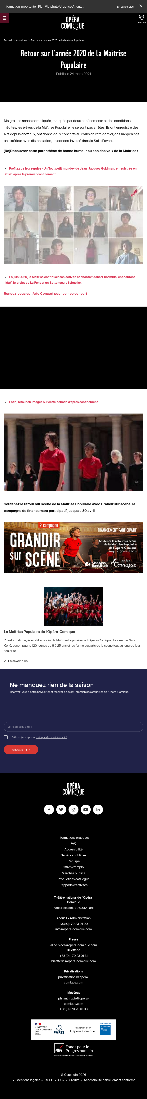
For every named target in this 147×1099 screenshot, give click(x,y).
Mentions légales (28, 1080)
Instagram (73, 809)
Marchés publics (73, 873)
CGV (61, 1080)
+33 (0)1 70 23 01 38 (74, 1009)
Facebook (49, 809)
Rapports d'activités (73, 885)
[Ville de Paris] (59, 1029)
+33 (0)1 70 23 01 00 (73, 924)
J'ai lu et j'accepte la (39, 737)
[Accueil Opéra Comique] (72, 22)
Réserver (141, 22)
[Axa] (73, 1050)
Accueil (8, 40)
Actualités (21, 40)
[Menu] (4, 18)
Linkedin (98, 809)
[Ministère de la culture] (43, 1029)
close (140, 6)
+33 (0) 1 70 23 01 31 (74, 956)
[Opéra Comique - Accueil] (74, 795)
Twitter (61, 809)
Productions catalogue (73, 879)
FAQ (73, 844)
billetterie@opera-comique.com (73, 961)
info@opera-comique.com (73, 929)
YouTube (86, 809)
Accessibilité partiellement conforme (109, 1080)
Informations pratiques (73, 838)
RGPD (49, 1080)
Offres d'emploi (73, 867)
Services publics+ (73, 855)
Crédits (74, 1080)
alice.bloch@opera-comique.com (73, 945)
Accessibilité (73, 849)
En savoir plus (125, 6)
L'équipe (74, 861)
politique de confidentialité (51, 737)
